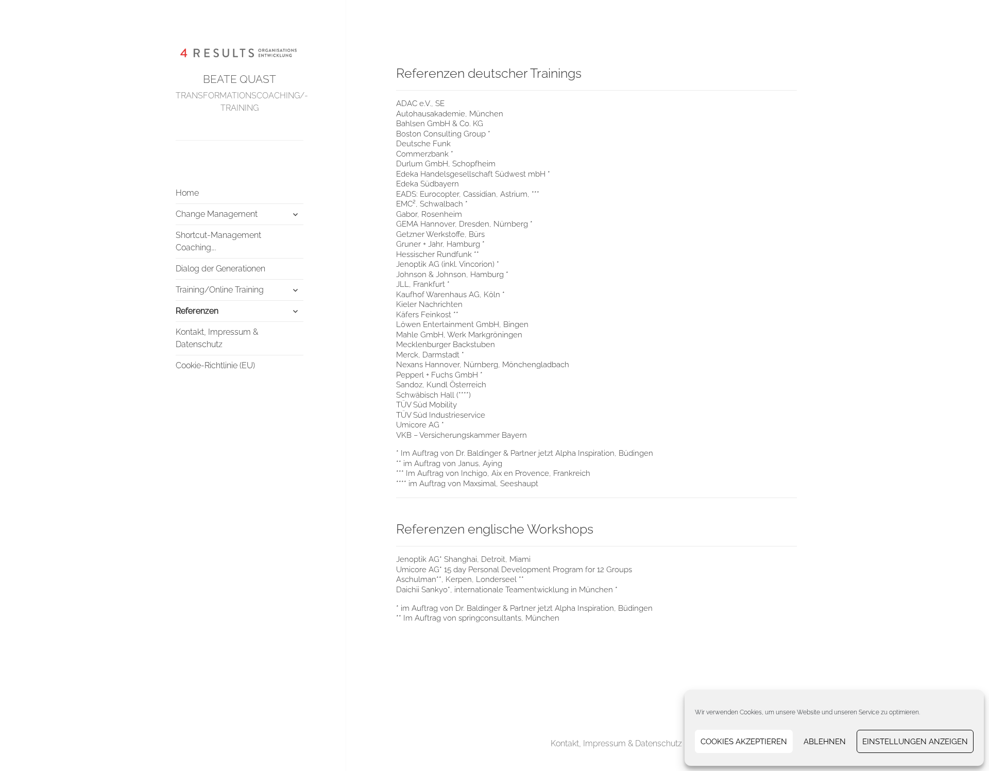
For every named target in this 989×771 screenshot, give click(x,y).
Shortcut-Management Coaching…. (218, 241)
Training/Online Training (220, 290)
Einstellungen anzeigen (915, 741)
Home (187, 193)
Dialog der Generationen (220, 268)
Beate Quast (239, 79)
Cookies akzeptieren (744, 741)
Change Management (217, 214)
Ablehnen (825, 741)
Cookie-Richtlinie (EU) (215, 365)
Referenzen (197, 311)
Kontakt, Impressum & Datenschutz (217, 338)
